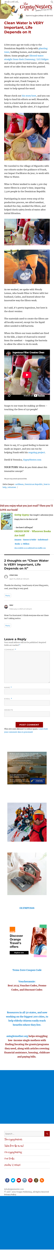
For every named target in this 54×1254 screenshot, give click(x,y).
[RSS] (42, 1180)
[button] (52, 2)
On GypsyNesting (13, 1152)
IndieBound (43, 540)
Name (8, 687)
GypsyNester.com (32, 459)
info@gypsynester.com (14, 1189)
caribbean (19, 484)
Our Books (9, 1159)
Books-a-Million (22, 544)
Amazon (17, 540)
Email (8, 699)
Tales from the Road (13, 1146)
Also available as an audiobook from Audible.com (30, 548)
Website (8, 710)
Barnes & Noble (29, 540)
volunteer (12, 487)
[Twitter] (13, 1180)
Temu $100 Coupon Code (27, 970)
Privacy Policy (10, 1195)
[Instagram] (24, 1180)
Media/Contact (12, 1165)
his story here (29, 95)
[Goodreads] (36, 1180)
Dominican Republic (34, 484)
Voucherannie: (27, 981)
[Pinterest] (30, 1180)
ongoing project (36, 452)
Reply (7, 595)
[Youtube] (19, 1180)
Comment (10, 650)
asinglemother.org (17, 1036)
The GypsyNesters (13, 1140)
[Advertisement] (27, 1097)
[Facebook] (7, 1180)
